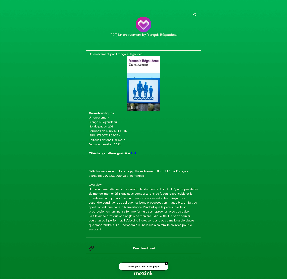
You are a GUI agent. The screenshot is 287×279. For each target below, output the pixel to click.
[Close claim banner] (166, 262)
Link (134, 153)
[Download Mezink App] (143, 273)
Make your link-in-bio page (143, 266)
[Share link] (194, 14)
